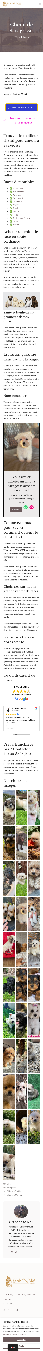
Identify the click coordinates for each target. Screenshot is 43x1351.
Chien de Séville (14, 1191)
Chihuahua (17, 201)
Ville (9, 1183)
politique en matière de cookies (14, 1334)
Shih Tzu (16, 211)
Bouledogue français (21, 218)
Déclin (21, 1346)
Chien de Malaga (14, 1195)
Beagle (15, 208)
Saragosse (11, 1187)
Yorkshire (16, 195)
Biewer (15, 224)
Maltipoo (16, 214)
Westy (15, 204)
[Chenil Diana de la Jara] (12, 4)
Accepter (21, 1340)
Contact (15, 509)
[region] (21, 1334)
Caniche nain (18, 198)
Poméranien (17, 188)
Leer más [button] (9, 728)
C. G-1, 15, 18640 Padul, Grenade (19, 1295)
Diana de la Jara (22, 37)
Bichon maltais (18, 191)
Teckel (15, 221)
